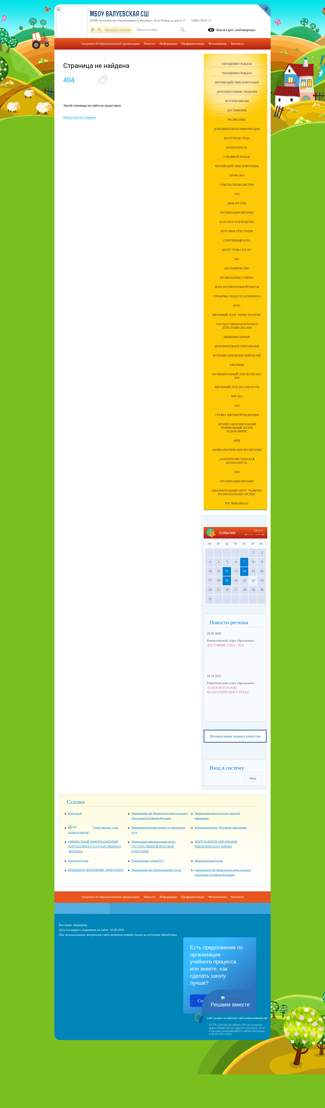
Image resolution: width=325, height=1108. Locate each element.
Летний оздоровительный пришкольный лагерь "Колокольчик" (237, 428)
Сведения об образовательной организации (111, 43)
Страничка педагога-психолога (237, 296)
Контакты (237, 43)
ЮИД (237, 440)
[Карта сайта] (99, 30)
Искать (182, 30)
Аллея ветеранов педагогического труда (228, 690)
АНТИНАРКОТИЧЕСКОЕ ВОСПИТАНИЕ (237, 450)
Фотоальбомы (217, 43)
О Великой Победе (237, 156)
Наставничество (236, 268)
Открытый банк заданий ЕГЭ (147, 860)
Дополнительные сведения (237, 91)
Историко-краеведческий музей (237, 355)
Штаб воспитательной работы (237, 287)
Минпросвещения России (209, 860)
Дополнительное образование (236, 346)
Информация (168, 43)
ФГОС (237, 305)
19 (226, 580)
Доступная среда (237, 138)
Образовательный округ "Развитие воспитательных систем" (237, 492)
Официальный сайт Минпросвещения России (156, 870)
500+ (237, 259)
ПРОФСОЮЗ (237, 175)
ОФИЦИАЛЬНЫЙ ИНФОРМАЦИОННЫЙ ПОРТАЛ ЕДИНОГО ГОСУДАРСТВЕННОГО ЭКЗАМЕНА (94, 846)
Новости (149, 43)
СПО (237, 472)
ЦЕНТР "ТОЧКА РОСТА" (237, 249)
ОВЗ (236, 405)
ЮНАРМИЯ (237, 365)
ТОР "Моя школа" (237, 503)
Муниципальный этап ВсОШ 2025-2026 (237, 376)
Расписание (237, 119)
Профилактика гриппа (237, 277)
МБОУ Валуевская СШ (119, 14)
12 (226, 571)
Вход (253, 778)
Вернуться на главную (79, 117)
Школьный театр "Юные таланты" (236, 315)
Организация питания (237, 481)
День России (237, 203)
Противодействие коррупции (237, 82)
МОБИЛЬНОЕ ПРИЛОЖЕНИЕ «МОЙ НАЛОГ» (96, 870)
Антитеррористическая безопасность (236, 461)
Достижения (237, 110)
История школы (237, 101)
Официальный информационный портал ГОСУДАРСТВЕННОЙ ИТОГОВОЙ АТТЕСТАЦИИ (153, 846)
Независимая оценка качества (235, 736)
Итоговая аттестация (237, 231)
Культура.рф (75, 813)
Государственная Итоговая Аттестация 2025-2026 (237, 326)
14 (244, 571)
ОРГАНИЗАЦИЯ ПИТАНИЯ (237, 212)
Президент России (78, 860)
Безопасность (236, 147)
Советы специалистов (237, 184)
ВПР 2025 (237, 396)
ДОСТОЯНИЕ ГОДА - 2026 (225, 645)
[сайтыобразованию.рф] (264, 11)
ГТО (236, 194)
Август (258, 530)
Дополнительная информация (237, 129)
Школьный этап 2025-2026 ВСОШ (237, 387)
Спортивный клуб (237, 240)
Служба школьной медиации (237, 415)
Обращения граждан (237, 64)
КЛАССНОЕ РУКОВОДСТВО (237, 222)
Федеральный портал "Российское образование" (221, 827)
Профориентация (192, 43)
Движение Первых (237, 337)
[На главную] (93, 30)
